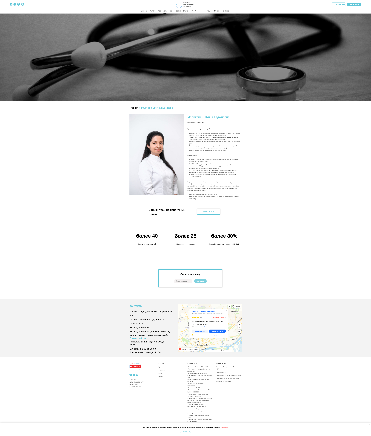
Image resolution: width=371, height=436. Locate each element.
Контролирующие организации (198, 373)
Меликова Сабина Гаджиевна (157, 107)
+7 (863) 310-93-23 (139, 331)
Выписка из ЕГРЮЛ (194, 388)
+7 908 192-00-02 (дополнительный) (228, 378)
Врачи (160, 367)
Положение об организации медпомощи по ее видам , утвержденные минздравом (196, 411)
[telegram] (134, 375)
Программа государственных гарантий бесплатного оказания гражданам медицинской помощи (199, 400)
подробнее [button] (224, 427)
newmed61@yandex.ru (152, 319)
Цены (160, 373)
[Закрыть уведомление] (370, 425)
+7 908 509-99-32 (138, 335)
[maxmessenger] (137, 375)
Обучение (161, 370)
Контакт (160, 376)
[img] (185, 4)
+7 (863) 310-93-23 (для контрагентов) (228, 375)
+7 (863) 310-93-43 (139, 327)
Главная (133, 107)
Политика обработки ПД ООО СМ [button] (198, 367)
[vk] (130, 375)
